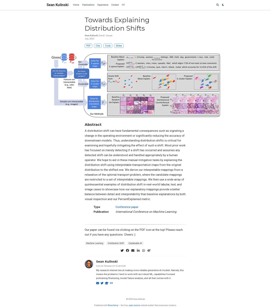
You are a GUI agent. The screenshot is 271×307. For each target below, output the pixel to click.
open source (134, 305)
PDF (88, 45)
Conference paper (127, 207)
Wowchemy (113, 305)
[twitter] (122, 250)
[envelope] (133, 250)
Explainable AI (135, 243)
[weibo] (149, 250)
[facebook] (127, 250)
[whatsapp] (143, 250)
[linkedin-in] (138, 250)
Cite (98, 45)
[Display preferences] (223, 5)
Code (108, 45)
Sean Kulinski (57, 5)
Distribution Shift (116, 243)
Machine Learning (94, 243)
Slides (119, 45)
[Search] (217, 5)
